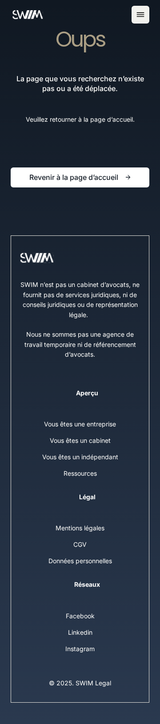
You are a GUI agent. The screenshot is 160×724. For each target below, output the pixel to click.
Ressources (80, 473)
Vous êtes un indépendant (80, 457)
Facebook (80, 616)
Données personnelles (80, 561)
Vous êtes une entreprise (80, 424)
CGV (80, 544)
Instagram (80, 648)
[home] (27, 15)
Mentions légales (80, 528)
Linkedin (80, 632)
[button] (140, 15)
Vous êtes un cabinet (80, 440)
